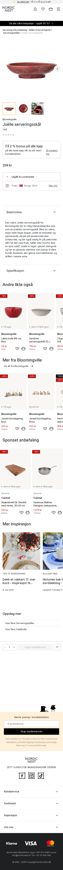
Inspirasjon (10, 815)
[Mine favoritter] (43, 9)
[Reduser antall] (5, 647)
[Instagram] (31, 775)
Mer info (53, 185)
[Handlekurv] (51, 9)
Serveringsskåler (11, 33)
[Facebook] (22, 775)
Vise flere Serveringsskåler (19, 623)
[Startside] (9, 9)
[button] (8, 135)
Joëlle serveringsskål (32, 33)
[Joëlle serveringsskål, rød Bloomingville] (31, 68)
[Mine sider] (35, 9)
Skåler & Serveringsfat (40, 30)
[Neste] (57, 69)
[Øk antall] (14, 647)
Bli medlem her (52, 152)
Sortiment (10, 803)
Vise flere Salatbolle (16, 629)
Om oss (8, 827)
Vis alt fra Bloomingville (16, 366)
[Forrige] (6, 69)
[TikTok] (41, 775)
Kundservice (11, 791)
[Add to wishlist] (17, 349)
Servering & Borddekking (15, 30)
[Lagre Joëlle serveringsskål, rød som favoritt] (57, 647)
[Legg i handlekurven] (23, 348)
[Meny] (58, 9)
